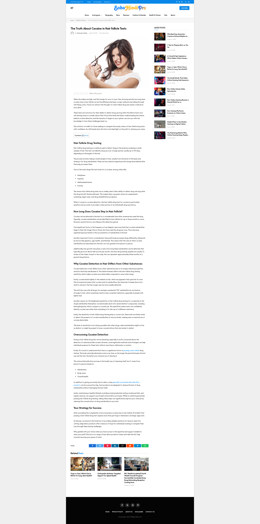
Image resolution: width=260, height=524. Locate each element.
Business (126, 15)
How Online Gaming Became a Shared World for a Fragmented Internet (178, 101)
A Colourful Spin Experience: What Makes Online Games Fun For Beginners (177, 57)
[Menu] (72, 8)
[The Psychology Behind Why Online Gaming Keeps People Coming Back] (159, 135)
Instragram (96, 15)
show (86, 135)
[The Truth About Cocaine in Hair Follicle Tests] (110, 62)
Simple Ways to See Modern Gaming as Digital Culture (177, 123)
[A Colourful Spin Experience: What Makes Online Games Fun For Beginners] (159, 58)
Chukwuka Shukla (82, 33)
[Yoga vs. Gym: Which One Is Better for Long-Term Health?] (83, 464)
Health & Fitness (155, 15)
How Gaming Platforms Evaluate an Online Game (176, 112)
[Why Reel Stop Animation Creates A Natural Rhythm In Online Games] (159, 36)
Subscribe (184, 8)
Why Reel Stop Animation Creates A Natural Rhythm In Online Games (177, 35)
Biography (109, 15)
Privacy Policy (97, 2)
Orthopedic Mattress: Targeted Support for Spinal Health (109, 474)
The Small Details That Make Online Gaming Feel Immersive (178, 79)
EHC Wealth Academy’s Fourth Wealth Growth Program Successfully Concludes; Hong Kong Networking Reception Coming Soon (135, 477)
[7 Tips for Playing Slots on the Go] (159, 47)
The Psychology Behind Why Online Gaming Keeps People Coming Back (177, 134)
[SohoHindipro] (130, 8)
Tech (165, 15)
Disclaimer (139, 512)
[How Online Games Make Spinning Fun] (159, 91)
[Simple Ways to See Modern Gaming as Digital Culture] (159, 124)
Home (89, 2)
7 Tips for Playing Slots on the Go (177, 46)
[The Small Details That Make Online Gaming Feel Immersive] (159, 80)
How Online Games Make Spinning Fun (176, 90)
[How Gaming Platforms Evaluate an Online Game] (159, 113)
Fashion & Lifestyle (139, 15)
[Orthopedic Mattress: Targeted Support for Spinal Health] (110, 464)
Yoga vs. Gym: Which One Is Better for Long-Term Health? (81, 474)
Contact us (107, 2)
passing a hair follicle (131, 350)
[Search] (188, 2)
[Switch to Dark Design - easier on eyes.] (186, 2)
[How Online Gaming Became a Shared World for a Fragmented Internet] (159, 102)
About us (129, 512)
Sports (173, 15)
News (118, 15)
